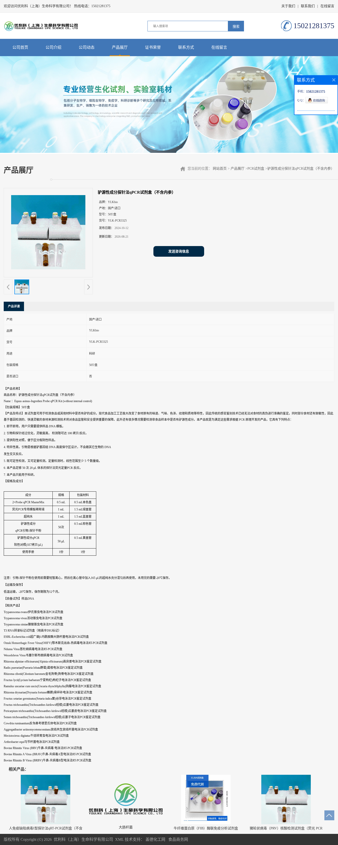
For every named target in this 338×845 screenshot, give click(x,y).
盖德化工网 (155, 839)
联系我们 (308, 6)
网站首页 (220, 168)
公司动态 (87, 47)
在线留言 (327, 6)
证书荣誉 (153, 47)
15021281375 (100, 6)
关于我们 (288, 6)
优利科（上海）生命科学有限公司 (83, 839)
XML (119, 839)
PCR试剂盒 (255, 168)
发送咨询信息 (178, 251)
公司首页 (20, 47)
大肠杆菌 (126, 827)
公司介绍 (53, 47)
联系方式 (186, 47)
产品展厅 (120, 47)
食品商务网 (178, 839)
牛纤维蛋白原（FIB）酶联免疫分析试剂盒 (206, 828)
